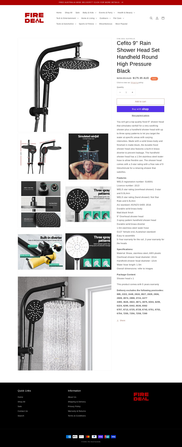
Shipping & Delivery (77, 402)
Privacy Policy (74, 406)
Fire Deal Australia (94, 441)
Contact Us (23, 411)
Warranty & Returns (77, 411)
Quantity (120, 87)
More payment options (140, 116)
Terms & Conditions (77, 416)
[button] (151, 18)
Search (21, 416)
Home (20, 397)
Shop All (21, 402)
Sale (20, 406)
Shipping (134, 83)
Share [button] (122, 320)
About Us (72, 397)
